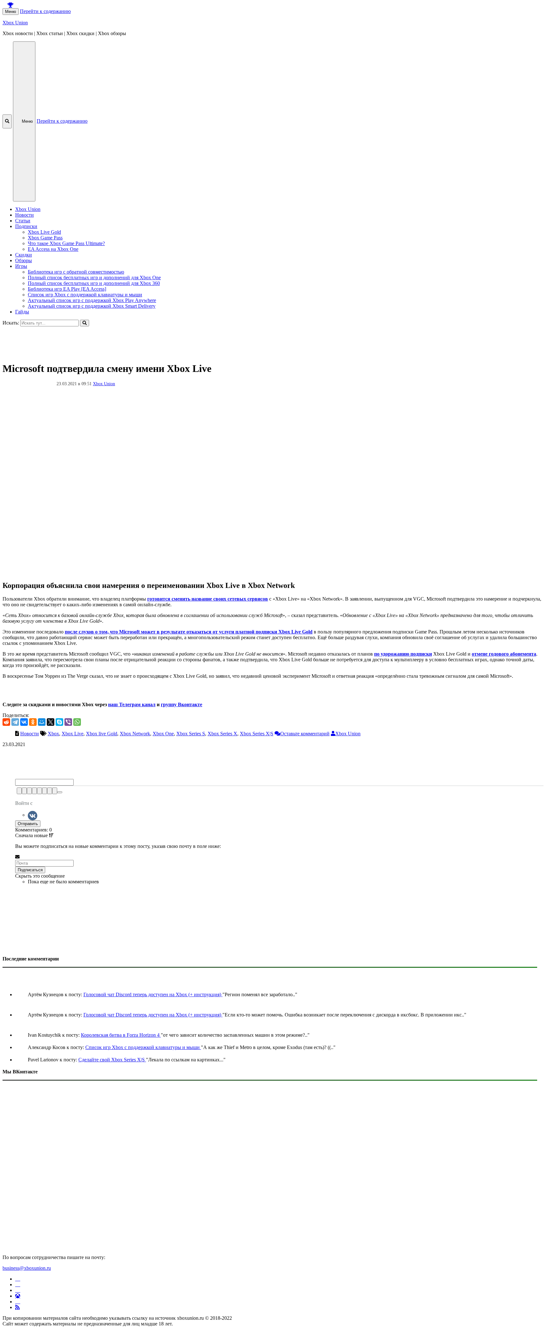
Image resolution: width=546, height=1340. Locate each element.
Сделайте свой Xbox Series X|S (112, 1059)
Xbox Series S (190, 733)
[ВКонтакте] (24, 722)
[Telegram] (15, 722)
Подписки (26, 226)
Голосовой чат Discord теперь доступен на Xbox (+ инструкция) (152, 994)
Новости (24, 215)
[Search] (84, 323)
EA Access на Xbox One (53, 249)
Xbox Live (72, 733)
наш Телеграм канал (131, 704)
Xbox (53, 733)
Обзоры (23, 260)
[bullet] (44, 790)
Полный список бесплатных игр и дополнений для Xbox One (94, 277)
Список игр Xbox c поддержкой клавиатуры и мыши (85, 294)
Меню (10, 11)
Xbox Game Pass (45, 237)
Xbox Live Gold (44, 232)
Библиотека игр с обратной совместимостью (76, 272)
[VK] (32, 815)
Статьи (22, 220)
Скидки (23, 254)
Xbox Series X (222, 733)
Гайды (22, 311)
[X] (50, 722)
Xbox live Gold (101, 733)
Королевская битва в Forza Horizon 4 (121, 1035)
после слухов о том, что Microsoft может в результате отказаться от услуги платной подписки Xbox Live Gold (188, 631)
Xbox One (163, 733)
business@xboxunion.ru (27, 1268)
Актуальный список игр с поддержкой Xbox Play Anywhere (92, 300)
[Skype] (59, 722)
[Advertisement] (192, 340)
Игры (21, 266)
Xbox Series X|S (256, 733)
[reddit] (6, 722)
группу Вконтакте (181, 704)
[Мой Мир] (42, 722)
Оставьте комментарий (305, 733)
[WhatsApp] (77, 722)
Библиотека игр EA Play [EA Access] (67, 289)
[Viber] (68, 722)
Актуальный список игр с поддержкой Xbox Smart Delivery (91, 306)
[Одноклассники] (33, 722)
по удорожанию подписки (403, 654)
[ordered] (39, 790)
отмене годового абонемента (504, 654)
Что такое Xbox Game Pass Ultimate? (66, 243)
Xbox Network (135, 733)
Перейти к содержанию (45, 11)
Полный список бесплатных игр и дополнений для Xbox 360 (94, 283)
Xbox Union (15, 22)
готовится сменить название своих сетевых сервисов (207, 599)
